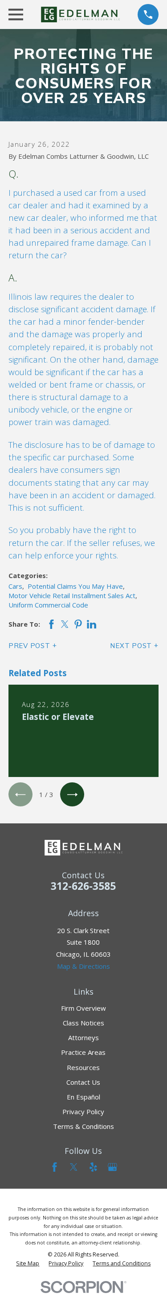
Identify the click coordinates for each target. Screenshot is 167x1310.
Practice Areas (83, 1052)
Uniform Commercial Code (48, 604)
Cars (15, 586)
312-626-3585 (83, 886)
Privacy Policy (83, 1111)
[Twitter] (73, 1167)
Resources (83, 1067)
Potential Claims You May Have (75, 586)
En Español (83, 1096)
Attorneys (83, 1037)
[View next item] (72, 794)
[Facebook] (54, 1167)
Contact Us (83, 1082)
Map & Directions (83, 966)
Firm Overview (83, 1008)
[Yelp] (93, 1167)
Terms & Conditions (83, 1126)
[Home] (80, 15)
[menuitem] (27, 1264)
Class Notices (83, 1022)
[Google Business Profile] (112, 1167)
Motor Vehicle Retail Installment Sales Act (71, 595)
